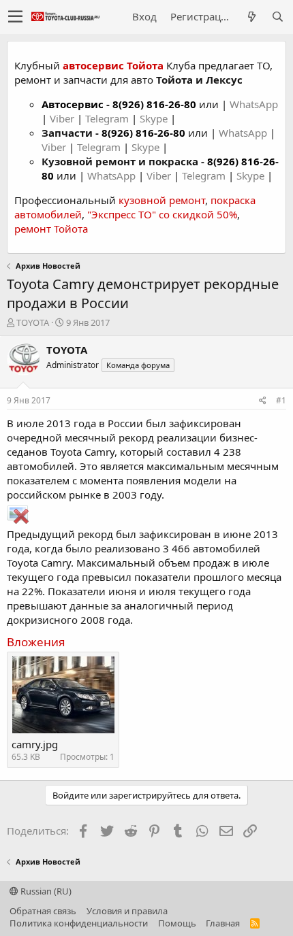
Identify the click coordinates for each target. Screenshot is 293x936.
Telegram (108, 118)
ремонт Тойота (51, 228)
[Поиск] (277, 16)
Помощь (177, 923)
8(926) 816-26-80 (154, 104)
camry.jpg (35, 744)
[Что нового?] (251, 16)
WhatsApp (254, 104)
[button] (15, 17)
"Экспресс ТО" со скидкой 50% (162, 214)
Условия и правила (127, 911)
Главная (223, 923)
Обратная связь (43, 911)
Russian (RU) (45, 891)
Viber (62, 118)
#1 (281, 400)
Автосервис (73, 104)
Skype (155, 118)
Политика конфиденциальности (79, 923)
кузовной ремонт (162, 200)
